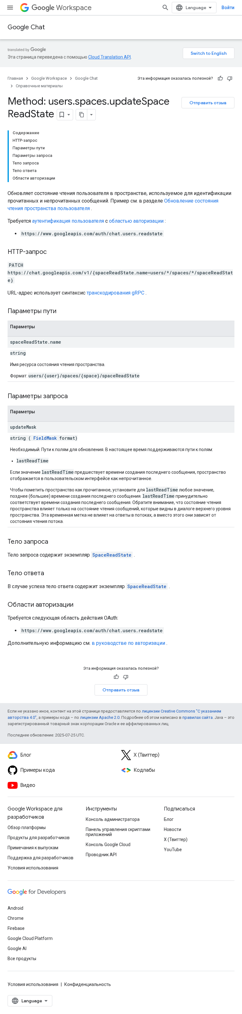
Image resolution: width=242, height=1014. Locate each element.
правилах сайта (197, 717)
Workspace (74, 7)
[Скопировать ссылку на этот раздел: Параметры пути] (64, 311)
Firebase (16, 928)
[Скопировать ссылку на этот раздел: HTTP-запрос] (53, 252)
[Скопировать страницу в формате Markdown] (81, 114)
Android (15, 908)
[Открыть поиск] (165, 7)
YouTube (173, 849)
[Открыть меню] (10, 7)
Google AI (17, 948)
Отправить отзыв (208, 103)
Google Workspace (49, 78)
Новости (172, 829)
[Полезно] (220, 78)
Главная (15, 78)
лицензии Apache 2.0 (99, 717)
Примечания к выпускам (33, 847)
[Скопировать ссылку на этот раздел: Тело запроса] (54, 542)
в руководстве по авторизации (128, 643)
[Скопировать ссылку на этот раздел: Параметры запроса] (75, 396)
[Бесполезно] (229, 78)
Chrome (16, 918)
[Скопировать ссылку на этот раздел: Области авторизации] (79, 605)
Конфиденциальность (87, 984)
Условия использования (33, 867)
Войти (228, 7)
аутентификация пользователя (68, 221)
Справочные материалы (39, 85)
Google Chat (26, 27)
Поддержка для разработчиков (40, 857)
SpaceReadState (111, 555)
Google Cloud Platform (30, 938)
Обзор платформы (27, 827)
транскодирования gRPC (115, 293)
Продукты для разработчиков (39, 837)
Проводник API (101, 854)
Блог (169, 819)
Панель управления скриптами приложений (118, 832)
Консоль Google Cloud (108, 844)
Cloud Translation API (109, 57)
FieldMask (45, 438)
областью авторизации (136, 221)
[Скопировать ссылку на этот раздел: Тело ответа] (50, 573)
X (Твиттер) (175, 839)
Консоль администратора (113, 819)
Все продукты (22, 958)
